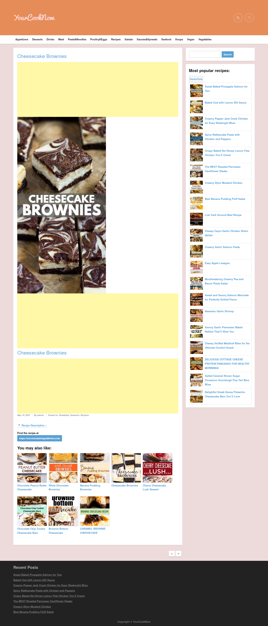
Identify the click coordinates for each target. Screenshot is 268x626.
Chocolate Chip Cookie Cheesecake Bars (31, 531)
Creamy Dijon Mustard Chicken (32, 606)
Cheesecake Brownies (124, 485)
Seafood (166, 39)
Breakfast (64, 415)
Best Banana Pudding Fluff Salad (33, 612)
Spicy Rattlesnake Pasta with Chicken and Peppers (44, 590)
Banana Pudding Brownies (90, 487)
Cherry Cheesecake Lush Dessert (154, 487)
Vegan (190, 39)
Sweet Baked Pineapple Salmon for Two (37, 574)
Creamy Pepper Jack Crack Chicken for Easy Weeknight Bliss (50, 585)
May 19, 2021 (23, 415)
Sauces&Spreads (147, 39)
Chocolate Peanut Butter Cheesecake (32, 487)
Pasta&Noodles (77, 39)
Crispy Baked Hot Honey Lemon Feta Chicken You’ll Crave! (49, 596)
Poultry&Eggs (98, 39)
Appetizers (21, 39)
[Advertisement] (97, 89)
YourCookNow (33, 17)
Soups (179, 39)
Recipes (116, 39)
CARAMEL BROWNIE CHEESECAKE (93, 531)
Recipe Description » (34, 425)
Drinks (50, 39)
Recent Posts (196, 79)
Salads (129, 39)
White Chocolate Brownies (58, 487)
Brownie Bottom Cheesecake (58, 531)
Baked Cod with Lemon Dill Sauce (34, 580)
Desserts (37, 39)
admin (40, 415)
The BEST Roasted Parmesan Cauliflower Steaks (42, 601)
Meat (61, 39)
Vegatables (204, 39)
